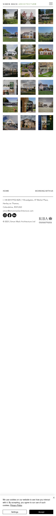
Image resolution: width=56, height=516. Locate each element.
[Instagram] (5, 215)
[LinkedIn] (14, 215)
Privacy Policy (16, 505)
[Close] (52, 499)
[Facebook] (9, 215)
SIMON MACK (20, 4)
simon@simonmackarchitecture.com (18, 211)
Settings (14, 512)
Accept (41, 512)
